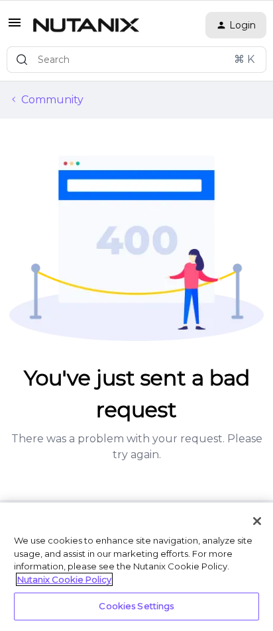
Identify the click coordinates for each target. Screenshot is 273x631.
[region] (136, 567)
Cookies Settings (136, 606)
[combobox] (136, 59)
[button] (15, 27)
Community (52, 99)
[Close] (257, 521)
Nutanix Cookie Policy (64, 579)
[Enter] (22, 59)
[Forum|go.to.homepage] (86, 25)
